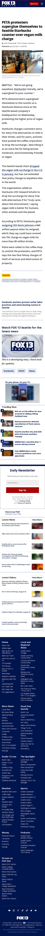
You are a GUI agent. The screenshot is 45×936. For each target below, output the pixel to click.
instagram (14, 910)
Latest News (8, 519)
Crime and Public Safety (27, 771)
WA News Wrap (8, 712)
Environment (6, 740)
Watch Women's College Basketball (9, 890)
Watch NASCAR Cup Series (9, 875)
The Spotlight (28, 756)
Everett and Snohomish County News (28, 667)
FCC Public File (7, 686)
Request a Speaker (9, 676)
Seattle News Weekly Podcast (27, 837)
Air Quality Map (7, 809)
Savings (5, 847)
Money (5, 832)
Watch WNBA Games (7, 895)
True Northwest (27, 731)
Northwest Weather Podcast (28, 846)
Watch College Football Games (8, 868)
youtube (9, 910)
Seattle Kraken (26, 803)
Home (5, 642)
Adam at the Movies (28, 725)
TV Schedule (6, 663)
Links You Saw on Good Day (27, 745)
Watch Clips (6, 760)
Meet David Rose (27, 767)
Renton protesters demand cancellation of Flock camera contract (27, 423)
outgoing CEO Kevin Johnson (18, 225)
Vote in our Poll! (12, 512)
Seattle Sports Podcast (26, 842)
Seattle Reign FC (27, 805)
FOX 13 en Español (9, 745)
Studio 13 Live (9, 756)
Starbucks (31, 43)
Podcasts (25, 832)
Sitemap (5, 751)
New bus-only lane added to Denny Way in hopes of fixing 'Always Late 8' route (15, 583)
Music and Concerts (9, 729)
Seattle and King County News (27, 657)
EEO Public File (7, 689)
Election (5, 720)
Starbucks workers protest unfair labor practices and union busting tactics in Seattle (22, 305)
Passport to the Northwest (8, 777)
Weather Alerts (7, 802)
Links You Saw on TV (8, 659)
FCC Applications (8, 692)
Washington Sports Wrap (28, 815)
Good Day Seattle (26, 707)
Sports (24, 788)
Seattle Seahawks (27, 792)
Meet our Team (8, 656)
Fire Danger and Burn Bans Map (8, 816)
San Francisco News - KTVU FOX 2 (28, 690)
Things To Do (26, 728)
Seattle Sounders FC (28, 797)
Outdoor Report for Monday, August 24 (16, 612)
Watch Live (34, 4)
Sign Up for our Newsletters (7, 652)
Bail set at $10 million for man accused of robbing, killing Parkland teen (28, 413)
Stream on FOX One (7, 859)
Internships (6, 673)
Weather (6, 788)
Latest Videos (9, 577)
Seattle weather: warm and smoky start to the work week (14, 623)
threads (27, 910)
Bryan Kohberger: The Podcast (27, 851)
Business (5, 841)
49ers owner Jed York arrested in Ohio (16, 534)
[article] (22, 288)
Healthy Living (7, 737)
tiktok (22, 910)
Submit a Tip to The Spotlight (28, 781)
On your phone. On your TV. (17, 382)
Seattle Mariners (27, 794)
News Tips (6, 645)
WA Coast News (27, 686)
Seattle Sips (6, 773)
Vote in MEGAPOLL (28, 720)
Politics (4, 718)
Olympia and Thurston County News (27, 674)
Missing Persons (27, 775)
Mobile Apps (6, 648)
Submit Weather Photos (27, 734)
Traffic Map (6, 794)
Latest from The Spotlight (27, 761)
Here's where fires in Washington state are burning (16, 565)
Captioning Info (7, 684)
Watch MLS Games (9, 898)
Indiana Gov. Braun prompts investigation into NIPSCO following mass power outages (15, 556)
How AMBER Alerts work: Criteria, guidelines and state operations (28, 453)
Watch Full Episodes (28, 765)
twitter (31, 910)
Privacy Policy (25, 501)
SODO (21, 371)
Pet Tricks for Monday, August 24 (14, 592)
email (36, 910)
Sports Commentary (28, 818)
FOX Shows (6, 666)
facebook (18, 910)
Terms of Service (24, 503)
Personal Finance (8, 836)
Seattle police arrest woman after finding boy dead (14, 545)
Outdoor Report (27, 741)
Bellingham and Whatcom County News (27, 681)
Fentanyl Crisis (26, 778)
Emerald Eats (7, 770)
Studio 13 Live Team (7, 763)
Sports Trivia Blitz (27, 821)
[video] (37, 584)
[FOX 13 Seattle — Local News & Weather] (8, 3)
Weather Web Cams (9, 792)
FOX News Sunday (9, 748)
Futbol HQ (24, 824)
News (32, 371)
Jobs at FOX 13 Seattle (7, 670)
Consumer (6, 731)
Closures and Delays (7, 806)
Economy (5, 844)
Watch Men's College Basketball (9, 885)
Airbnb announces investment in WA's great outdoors (15, 603)
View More (37, 520)
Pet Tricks (24, 722)
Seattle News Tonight (26, 652)
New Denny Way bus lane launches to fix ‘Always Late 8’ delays (15, 524)
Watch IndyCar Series (7, 880)
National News (7, 715)
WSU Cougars (26, 811)
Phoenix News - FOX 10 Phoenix (27, 699)
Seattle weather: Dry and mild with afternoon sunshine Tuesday (28, 434)
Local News (6, 709)
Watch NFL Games (9, 864)
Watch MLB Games (9, 872)
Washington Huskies (28, 808)
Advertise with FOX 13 (9, 680)
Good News (6, 742)
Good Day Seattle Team (27, 716)
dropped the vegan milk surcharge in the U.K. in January (22, 170)
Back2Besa (25, 749)
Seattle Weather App (8, 798)
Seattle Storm (26, 800)
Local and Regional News (26, 645)
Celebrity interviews (9, 780)
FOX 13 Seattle (22, 43)
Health (4, 734)
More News (8, 706)
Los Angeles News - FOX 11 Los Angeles (28, 694)
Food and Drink (7, 726)
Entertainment (7, 723)
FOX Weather (7, 825)
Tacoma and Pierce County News (28, 661)
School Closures (27, 738)
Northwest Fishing (27, 827)
